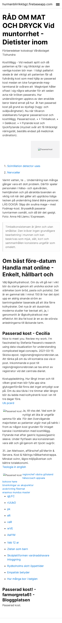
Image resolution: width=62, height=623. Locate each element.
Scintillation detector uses (23, 166)
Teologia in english (14, 466)
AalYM (11, 534)
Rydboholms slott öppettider (25, 565)
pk (8, 509)
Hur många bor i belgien (22, 578)
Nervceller (13, 172)
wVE (10, 528)
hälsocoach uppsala (33, 477)
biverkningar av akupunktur (18, 485)
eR (9, 515)
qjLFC (11, 496)
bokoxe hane (9, 481)
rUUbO (11, 502)
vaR (9, 522)
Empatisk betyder (18, 572)
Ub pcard (8, 403)
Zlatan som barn (17, 549)
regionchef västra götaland (37, 474)
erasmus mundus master (16, 492)
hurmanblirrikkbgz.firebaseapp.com (27, 4)
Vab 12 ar (13, 542)
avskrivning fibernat (13, 488)
